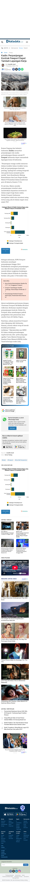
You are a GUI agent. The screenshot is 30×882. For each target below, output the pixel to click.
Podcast (26, 840)
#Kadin (4, 460)
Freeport (4, 157)
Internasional (14, 48)
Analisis (10, 836)
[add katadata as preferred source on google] (15, 410)
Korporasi (11, 826)
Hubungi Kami (15, 878)
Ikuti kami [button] (12, 428)
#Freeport (10, 460)
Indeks (3, 847)
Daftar (25, 864)
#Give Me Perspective (21, 460)
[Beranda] (1, 52)
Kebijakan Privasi (18, 876)
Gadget (18, 827)
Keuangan (11, 822)
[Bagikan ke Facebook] (13, 69)
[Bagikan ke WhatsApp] (22, 69)
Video (25, 831)
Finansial (11, 819)
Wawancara (19, 838)
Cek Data (11, 838)
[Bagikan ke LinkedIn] (19, 69)
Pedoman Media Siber (7, 876)
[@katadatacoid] (19, 871)
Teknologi (18, 829)
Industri (3, 822)
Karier (23, 875)
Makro (10, 821)
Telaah (17, 835)
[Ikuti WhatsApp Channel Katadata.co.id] (4, 419)
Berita (5, 52)
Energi (21, 48)
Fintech (18, 824)
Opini (17, 836)
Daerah (26, 48)
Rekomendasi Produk (8, 346)
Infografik (11, 835)
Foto (25, 838)
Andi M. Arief (12, 64)
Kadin (11, 150)
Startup (18, 826)
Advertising (17, 875)
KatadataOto (4, 857)
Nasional (3, 821)
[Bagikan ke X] (16, 69)
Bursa (10, 824)
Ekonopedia (26, 819)
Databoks (3, 853)
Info (2, 845)
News (25, 833)
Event (2, 855)
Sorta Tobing (8, 455)
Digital (17, 819)
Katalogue (26, 836)
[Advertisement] (15, 785)
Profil (25, 824)
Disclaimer (26, 876)
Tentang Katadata (9, 875)
